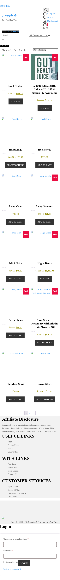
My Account (13, 487)
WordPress (53, 522)
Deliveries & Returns (17, 493)
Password (8, 550)
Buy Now (16, 101)
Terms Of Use (14, 490)
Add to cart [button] (44, 165)
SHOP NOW (4, 46)
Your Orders (13, 452)
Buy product (44, 343)
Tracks (10, 448)
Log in (24, 563)
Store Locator (13, 471)
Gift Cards (12, 497)
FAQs (10, 442)
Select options (15, 165)
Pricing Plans (13, 445)
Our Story (12, 464)
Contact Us (12, 474)
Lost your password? (12, 569)
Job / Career (13, 467)
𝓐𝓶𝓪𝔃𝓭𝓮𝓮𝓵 (9, 15)
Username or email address (16, 539)
